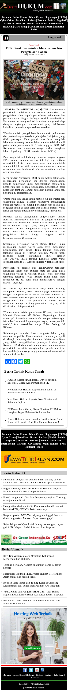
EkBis (62, 17)
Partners (49, 675)
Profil (49, 26)
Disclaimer (34, 677)
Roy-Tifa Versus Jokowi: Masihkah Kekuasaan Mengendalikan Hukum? (28, 557)
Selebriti (20, 23)
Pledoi (52, 437)
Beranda (6, 17)
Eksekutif (9, 23)
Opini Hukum (36, 26)
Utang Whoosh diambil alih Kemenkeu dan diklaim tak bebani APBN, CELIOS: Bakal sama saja (33, 508)
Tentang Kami (19, 675)
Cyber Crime (7, 20)
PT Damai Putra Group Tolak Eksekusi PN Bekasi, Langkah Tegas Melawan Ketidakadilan (34, 411)
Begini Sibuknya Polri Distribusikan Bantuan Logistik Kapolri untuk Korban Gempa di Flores (32, 490)
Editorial (59, 26)
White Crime (36, 17)
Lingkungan (51, 17)
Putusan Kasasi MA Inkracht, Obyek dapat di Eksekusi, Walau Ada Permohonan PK (31, 381)
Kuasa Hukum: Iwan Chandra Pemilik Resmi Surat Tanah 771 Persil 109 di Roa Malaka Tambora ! (35, 420)
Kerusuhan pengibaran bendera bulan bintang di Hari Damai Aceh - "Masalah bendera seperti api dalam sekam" (34, 481)
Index (34, 29)
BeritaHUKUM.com (40, 684)
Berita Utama (20, 17)
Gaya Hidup (21, 26)
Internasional (56, 23)
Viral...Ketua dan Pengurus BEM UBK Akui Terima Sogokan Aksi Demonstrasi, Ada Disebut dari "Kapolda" (34, 593)
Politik (51, 20)
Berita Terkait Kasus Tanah (24, 371)
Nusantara (41, 23)
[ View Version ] (34, 687)
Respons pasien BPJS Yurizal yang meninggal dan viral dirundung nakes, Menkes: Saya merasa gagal (33, 517)
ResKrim (8, 26)
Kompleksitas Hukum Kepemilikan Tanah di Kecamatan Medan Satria (31, 391)
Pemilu (30, 23)
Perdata (41, 20)
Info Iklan (58, 675)
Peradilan (21, 20)
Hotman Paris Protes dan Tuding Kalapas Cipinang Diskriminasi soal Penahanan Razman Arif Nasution (31, 584)
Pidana (32, 20)
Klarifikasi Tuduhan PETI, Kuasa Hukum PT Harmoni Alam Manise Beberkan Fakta (32, 575)
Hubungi (30, 675)
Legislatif (62, 20)
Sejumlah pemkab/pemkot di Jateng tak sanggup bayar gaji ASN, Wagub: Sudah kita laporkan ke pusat (33, 526)
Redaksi (39, 675)
